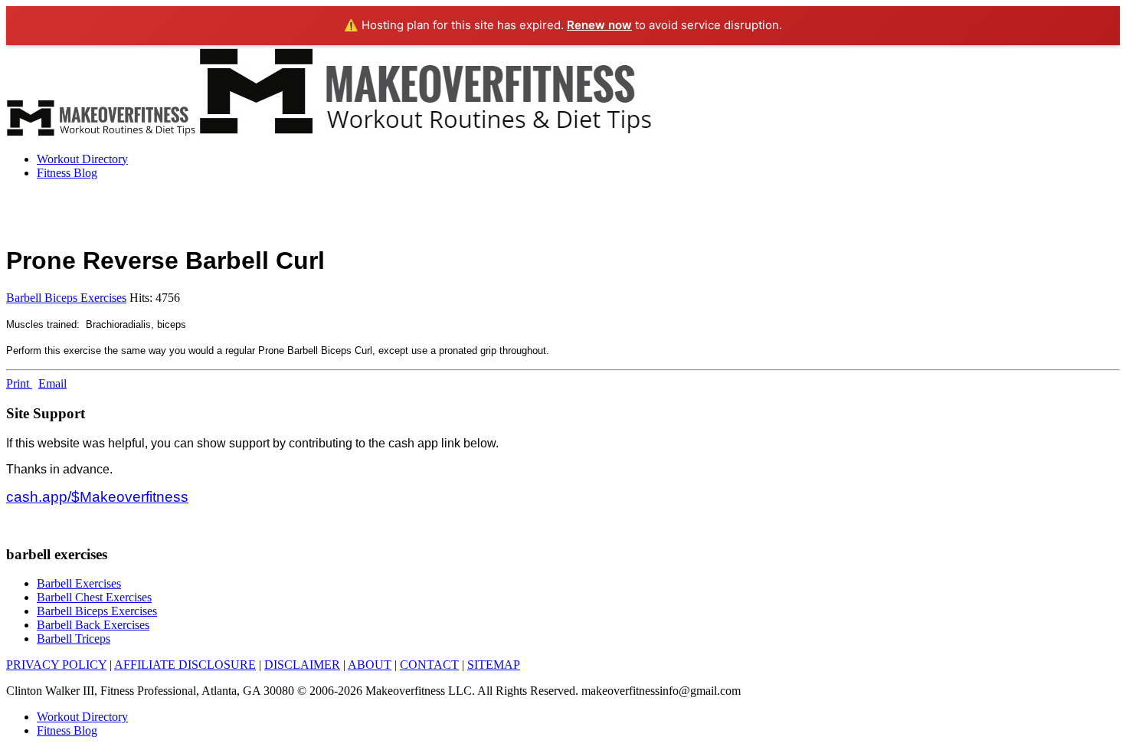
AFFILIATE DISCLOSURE (185, 664)
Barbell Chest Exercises (94, 597)
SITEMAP (493, 664)
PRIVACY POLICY (56, 664)
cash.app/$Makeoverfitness (97, 497)
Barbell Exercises (79, 583)
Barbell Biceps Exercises (66, 297)
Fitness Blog (67, 172)
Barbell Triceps (73, 638)
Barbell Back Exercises (93, 624)
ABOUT (369, 664)
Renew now (599, 25)
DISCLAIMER (302, 664)
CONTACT (429, 664)
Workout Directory (82, 158)
